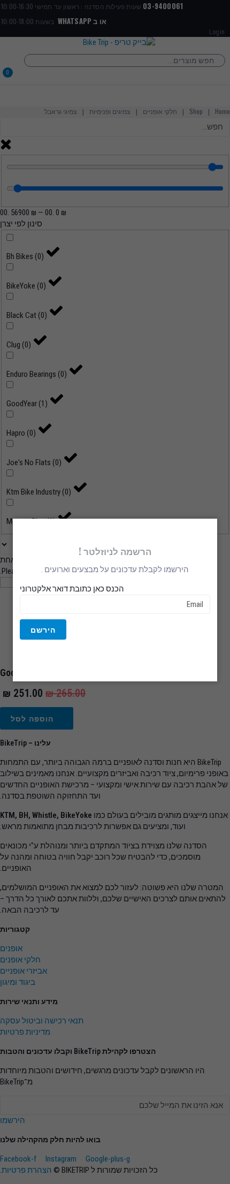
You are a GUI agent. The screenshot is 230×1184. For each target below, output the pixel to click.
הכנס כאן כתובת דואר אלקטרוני (72, 589)
